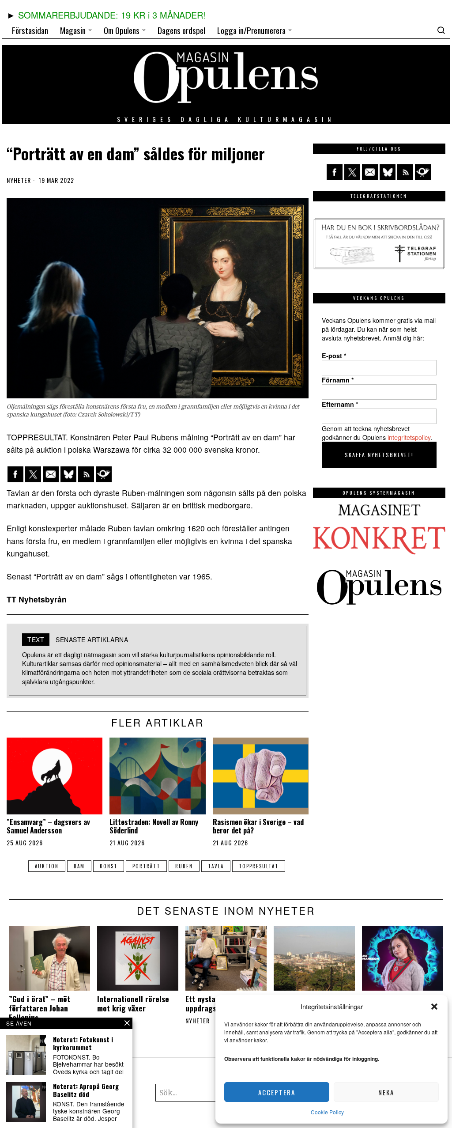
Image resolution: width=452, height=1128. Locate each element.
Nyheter (19, 180)
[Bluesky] (68, 474)
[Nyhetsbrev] (104, 474)
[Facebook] (15, 474)
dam (79, 866)
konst (108, 866)
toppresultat (259, 866)
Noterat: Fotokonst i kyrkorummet (83, 1043)
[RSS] (86, 474)
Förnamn (338, 379)
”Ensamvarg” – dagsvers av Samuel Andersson (48, 826)
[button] (434, 1006)
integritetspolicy (409, 437)
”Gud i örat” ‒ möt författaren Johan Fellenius (39, 1008)
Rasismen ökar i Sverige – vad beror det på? (258, 826)
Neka (386, 1092)
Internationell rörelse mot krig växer (133, 1003)
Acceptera (276, 1092)
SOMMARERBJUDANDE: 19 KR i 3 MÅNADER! (112, 14)
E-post (334, 355)
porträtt (146, 866)
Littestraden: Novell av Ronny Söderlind (153, 826)
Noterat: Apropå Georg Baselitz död (86, 1090)
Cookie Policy (327, 1112)
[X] (33, 474)
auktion (47, 866)
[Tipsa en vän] (51, 474)
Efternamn (340, 404)
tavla (216, 866)
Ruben (184, 866)
